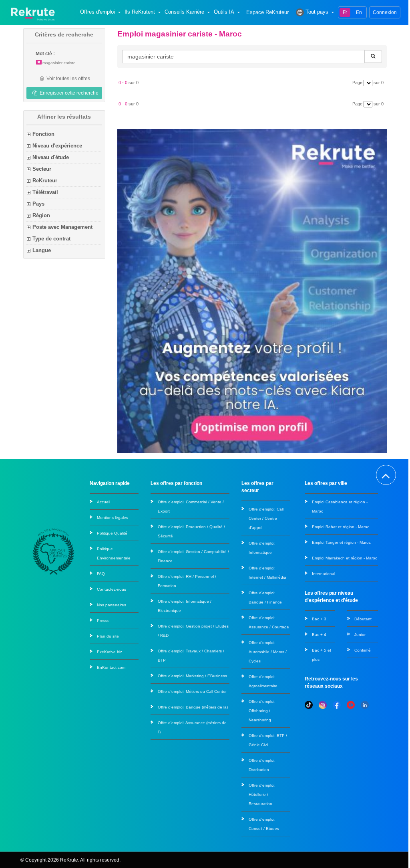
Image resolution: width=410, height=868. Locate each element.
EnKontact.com (111, 667)
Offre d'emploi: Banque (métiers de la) (193, 707)
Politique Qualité (112, 533)
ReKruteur (44, 180)
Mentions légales (112, 517)
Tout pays (316, 12)
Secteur (41, 169)
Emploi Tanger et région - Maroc (341, 542)
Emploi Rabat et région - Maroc (340, 527)
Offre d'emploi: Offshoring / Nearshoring (262, 710)
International (323, 573)
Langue (41, 250)
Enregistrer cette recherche (68, 93)
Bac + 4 (319, 634)
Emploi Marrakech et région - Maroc (344, 558)
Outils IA (224, 12)
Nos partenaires (111, 605)
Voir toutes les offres (67, 78)
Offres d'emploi (97, 12)
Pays (38, 203)
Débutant (363, 619)
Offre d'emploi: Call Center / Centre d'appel (266, 518)
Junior (360, 634)
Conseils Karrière (184, 12)
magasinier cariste (59, 63)
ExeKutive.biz (109, 652)
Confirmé (362, 650)
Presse (103, 620)
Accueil (103, 502)
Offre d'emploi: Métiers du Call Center (192, 691)
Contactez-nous (111, 589)
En (359, 12)
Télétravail (45, 192)
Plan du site (108, 636)
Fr (345, 12)
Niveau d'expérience (57, 145)
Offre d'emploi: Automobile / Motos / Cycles (268, 651)
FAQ (101, 573)
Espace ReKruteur (267, 12)
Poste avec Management (62, 227)
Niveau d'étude (50, 157)
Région (41, 215)
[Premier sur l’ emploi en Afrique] (33, 12)
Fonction (43, 134)
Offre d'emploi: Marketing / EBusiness (192, 676)
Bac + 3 (319, 619)
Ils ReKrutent (140, 12)
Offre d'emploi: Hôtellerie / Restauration (262, 794)
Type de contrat (51, 238)
